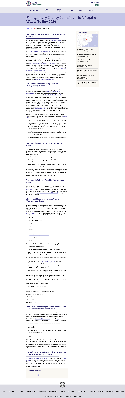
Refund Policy (59, 396)
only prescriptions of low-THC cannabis (47, 192)
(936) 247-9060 (95, 2)
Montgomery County (55, 40)
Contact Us (109, 391)
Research (92, 391)
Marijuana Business (46, 10)
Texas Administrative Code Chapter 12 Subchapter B (42, 63)
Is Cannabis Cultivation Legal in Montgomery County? (85, 50)
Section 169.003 (30, 213)
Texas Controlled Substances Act (53, 94)
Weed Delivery (53, 391)
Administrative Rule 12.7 (40, 108)
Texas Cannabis (30, 28)
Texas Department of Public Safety (48, 99)
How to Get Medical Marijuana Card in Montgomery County (87, 71)
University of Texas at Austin (42, 318)
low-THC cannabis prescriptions (53, 53)
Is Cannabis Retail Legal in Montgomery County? (84, 60)
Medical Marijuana (59, 10)
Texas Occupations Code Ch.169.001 (44, 79)
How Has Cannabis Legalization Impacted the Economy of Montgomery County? (85, 77)
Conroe (29, 374)
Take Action (11, 391)
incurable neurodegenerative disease (39, 235)
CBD (72, 10)
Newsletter (71, 391)
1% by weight (60, 45)
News (3, 391)
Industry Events (31, 391)
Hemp (80, 10)
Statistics (90, 10)
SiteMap (68, 396)
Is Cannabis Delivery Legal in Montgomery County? (84, 65)
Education (20, 391)
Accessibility (77, 396)
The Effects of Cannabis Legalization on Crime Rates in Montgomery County (87, 83)
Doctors (62, 391)
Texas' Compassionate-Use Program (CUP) (41, 51)
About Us (100, 391)
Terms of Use (48, 396)
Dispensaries (42, 391)
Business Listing (81, 391)
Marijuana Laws (34, 10)
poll (58, 318)
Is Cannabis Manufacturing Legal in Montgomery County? (86, 55)
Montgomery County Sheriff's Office (38, 358)
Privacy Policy (120, 391)
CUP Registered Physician (49, 261)
